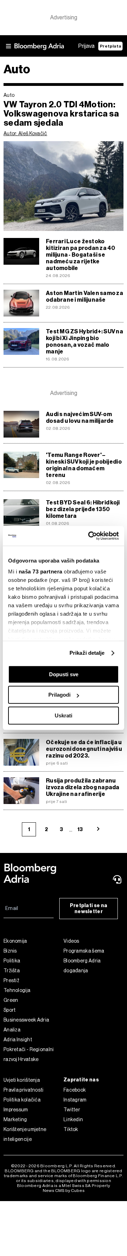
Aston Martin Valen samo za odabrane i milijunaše (84, 296)
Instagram (75, 1100)
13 (80, 830)
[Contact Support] (118, 879)
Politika (12, 960)
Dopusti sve (63, 674)
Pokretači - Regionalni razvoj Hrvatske (29, 1054)
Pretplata (110, 46)
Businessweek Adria (26, 1020)
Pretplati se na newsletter (89, 909)
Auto (9, 95)
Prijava (86, 46)
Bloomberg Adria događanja (82, 965)
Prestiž (11, 980)
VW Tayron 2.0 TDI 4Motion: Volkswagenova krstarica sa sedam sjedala (61, 113)
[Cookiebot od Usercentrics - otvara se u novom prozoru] (89, 535)
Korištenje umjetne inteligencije (25, 1134)
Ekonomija (15, 941)
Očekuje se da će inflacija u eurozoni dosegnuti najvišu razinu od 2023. (84, 749)
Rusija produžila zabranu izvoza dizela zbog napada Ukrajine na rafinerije (83, 787)
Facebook (75, 1090)
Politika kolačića (22, 1100)
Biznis (10, 951)
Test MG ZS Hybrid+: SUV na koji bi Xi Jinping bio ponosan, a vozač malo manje (84, 341)
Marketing (15, 1119)
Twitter (72, 1109)
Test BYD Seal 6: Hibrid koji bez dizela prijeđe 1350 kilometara (83, 509)
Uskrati (63, 715)
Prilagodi (59, 695)
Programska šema (84, 951)
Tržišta (12, 970)
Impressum (16, 1109)
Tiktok (71, 1129)
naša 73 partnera (40, 571)
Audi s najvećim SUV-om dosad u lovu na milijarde (80, 417)
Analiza (12, 1029)
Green (11, 1000)
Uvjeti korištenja (22, 1080)
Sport (10, 1010)
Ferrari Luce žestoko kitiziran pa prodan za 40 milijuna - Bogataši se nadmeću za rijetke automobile (80, 254)
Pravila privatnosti (24, 1090)
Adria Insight (18, 1039)
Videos (71, 941)
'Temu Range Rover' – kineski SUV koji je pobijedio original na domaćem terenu (84, 465)
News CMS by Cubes (64, 1190)
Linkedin (73, 1119)
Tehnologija (17, 990)
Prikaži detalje (87, 653)
